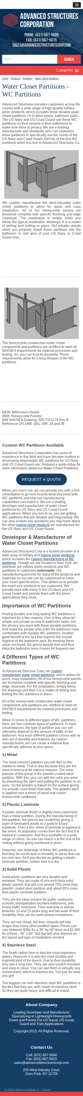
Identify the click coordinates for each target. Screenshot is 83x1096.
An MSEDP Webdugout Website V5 (21, 1089)
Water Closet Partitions (47, 78)
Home (5, 78)
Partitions (27, 78)
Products (15, 78)
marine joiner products (33, 525)
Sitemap (47, 1089)
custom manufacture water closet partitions (32, 673)
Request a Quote (41, 479)
